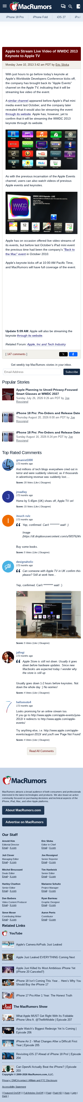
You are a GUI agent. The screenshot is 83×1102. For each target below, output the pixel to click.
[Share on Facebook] (73, 354)
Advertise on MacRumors (24, 822)
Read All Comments (41, 751)
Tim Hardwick (49, 869)
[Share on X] (63, 354)
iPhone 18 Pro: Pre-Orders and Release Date (48, 413)
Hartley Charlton (11, 884)
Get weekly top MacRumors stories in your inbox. (41, 364)
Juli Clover (8, 855)
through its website (18, 114)
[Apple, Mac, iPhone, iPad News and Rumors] (30, 11)
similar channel (18, 100)
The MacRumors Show (30, 1006)
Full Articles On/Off (33, 1093)
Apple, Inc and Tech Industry (46, 344)
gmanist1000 (24, 460)
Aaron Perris (48, 912)
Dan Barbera (9, 898)
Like (36, 482)
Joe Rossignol (50, 855)
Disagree (45, 482)
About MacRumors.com (23, 810)
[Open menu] (4, 6)
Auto (67, 1093)
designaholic (24, 561)
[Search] (72, 6)
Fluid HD (57, 1093)
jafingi (20, 652)
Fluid (48, 1093)
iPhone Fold (40, 17)
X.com (13, 848)
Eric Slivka (62, 64)
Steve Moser (9, 912)
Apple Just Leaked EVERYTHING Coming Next (45, 957)
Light (74, 1093)
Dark (4, 1096)
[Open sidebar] (78, 7)
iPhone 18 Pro (15, 17)
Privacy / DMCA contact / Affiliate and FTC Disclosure (29, 1080)
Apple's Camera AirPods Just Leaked (39, 944)
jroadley (21, 492)
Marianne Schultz (51, 884)
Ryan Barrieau (49, 898)
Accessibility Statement (14, 1086)
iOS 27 (61, 17)
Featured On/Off (11, 1093)
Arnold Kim (8, 841)
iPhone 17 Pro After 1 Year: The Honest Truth (44, 995)
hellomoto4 (23, 702)
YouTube (15, 933)
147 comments (16, 354)
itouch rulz (23, 516)
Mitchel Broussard (12, 869)
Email (5, 848)
